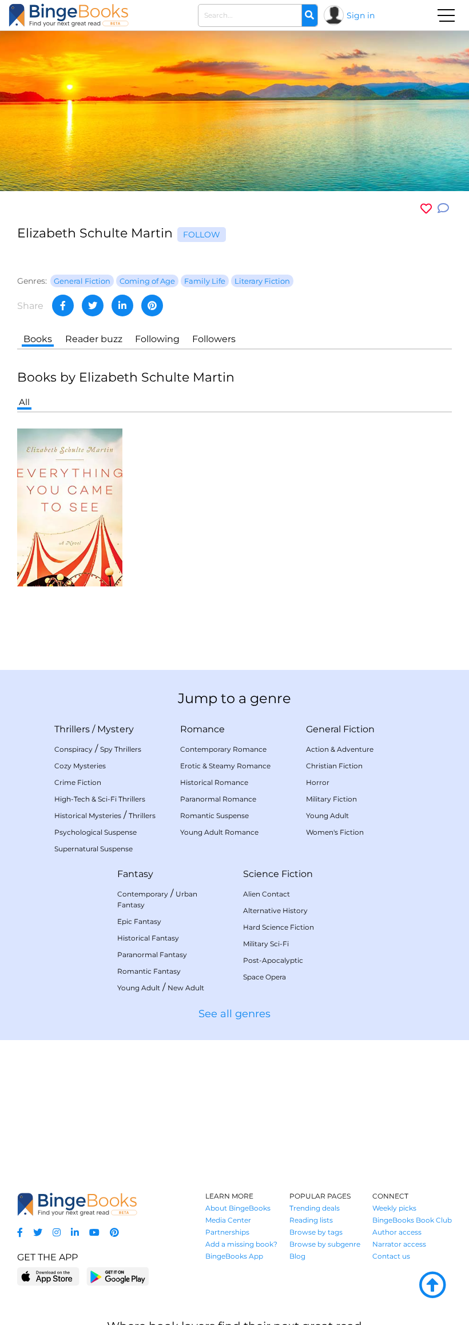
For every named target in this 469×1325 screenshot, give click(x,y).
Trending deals (314, 1208)
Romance (202, 729)
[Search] (309, 15)
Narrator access (399, 1244)
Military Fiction (331, 799)
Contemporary (142, 894)
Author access (397, 1232)
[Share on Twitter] (93, 305)
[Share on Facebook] (63, 305)
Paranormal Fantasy (152, 954)
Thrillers (72, 729)
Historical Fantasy (148, 938)
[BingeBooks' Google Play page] (117, 1276)
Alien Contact (266, 894)
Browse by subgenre (324, 1244)
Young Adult (327, 815)
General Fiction (340, 729)
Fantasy (135, 873)
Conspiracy (73, 749)
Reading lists (311, 1220)
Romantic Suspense (214, 815)
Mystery (115, 729)
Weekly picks (394, 1208)
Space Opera (264, 977)
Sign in (361, 15)
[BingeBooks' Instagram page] (57, 1232)
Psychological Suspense (95, 832)
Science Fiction (278, 873)
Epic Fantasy (139, 921)
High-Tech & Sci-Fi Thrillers (99, 799)
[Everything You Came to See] (69, 506)
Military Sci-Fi (266, 943)
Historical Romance (214, 782)
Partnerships (227, 1232)
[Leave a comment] (443, 209)
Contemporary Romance (223, 749)
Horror (317, 782)
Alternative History (275, 910)
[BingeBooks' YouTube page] (94, 1232)
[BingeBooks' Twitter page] (37, 1232)
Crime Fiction (77, 782)
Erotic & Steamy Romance (225, 765)
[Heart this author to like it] (426, 209)
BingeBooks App (234, 1256)
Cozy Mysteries (80, 765)
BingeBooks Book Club (412, 1220)
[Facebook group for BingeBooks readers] (20, 1232)
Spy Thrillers (120, 749)
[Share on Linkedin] (122, 305)
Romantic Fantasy (149, 971)
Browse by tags (316, 1232)
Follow (201, 234)
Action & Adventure (339, 749)
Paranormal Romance (218, 799)
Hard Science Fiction (278, 927)
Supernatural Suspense (93, 848)
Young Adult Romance (219, 832)
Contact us (391, 1256)
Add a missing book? (241, 1244)
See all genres (234, 1013)
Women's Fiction (335, 832)
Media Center (228, 1220)
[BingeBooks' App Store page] (48, 1276)
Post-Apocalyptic (273, 960)
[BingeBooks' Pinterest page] (114, 1232)
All (24, 401)
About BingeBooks (238, 1208)
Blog (297, 1256)
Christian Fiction (334, 765)
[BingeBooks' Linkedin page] (75, 1232)
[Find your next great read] (69, 15)
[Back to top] (432, 1285)
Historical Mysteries (87, 815)
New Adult (186, 987)
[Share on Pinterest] (152, 305)
